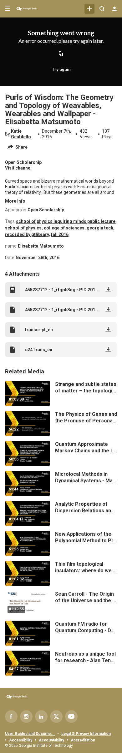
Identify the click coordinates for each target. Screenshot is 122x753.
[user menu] (114, 9)
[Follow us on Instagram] (26, 716)
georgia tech (100, 227)
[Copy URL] (61, 54)
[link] (89, 9)
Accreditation (83, 740)
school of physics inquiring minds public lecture (65, 221)
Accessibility (20, 740)
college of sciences (64, 227)
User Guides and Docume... (30, 733)
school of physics (23, 227)
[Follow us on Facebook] (11, 716)
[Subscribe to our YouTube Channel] (71, 716)
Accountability (51, 740)
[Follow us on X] (56, 716)
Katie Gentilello (21, 134)
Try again (61, 69)
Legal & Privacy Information (86, 733)
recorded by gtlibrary (27, 234)
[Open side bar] (8, 9)
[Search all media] (102, 9)
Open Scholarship (46, 209)
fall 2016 (60, 234)
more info (15, 201)
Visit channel (18, 167)
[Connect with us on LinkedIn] (41, 716)
